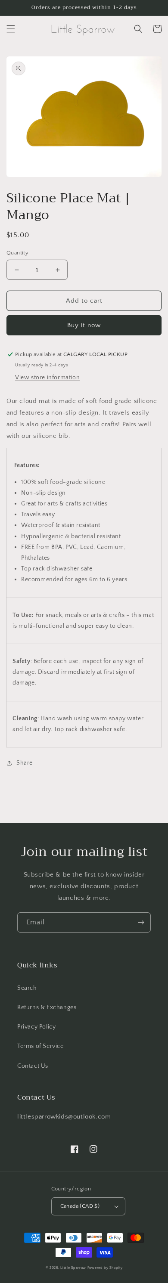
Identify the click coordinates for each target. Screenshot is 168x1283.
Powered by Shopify (105, 1268)
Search (27, 988)
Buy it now (84, 325)
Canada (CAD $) (80, 1206)
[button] (10, 28)
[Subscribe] (140, 922)
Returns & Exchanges (46, 1007)
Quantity (17, 253)
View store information (47, 377)
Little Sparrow (73, 1268)
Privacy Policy (36, 1026)
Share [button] (24, 762)
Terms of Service (40, 1046)
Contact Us (32, 1066)
